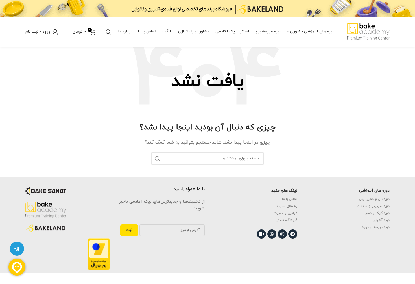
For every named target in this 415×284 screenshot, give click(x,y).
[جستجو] (108, 32)
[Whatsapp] (271, 234)
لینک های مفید (284, 190)
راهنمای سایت (287, 206)
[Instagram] (282, 234)
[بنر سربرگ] (207, 8)
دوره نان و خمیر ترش (374, 199)
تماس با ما (289, 199)
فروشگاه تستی (286, 220)
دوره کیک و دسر (378, 213)
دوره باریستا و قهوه (376, 227)
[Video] (261, 234)
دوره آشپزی (381, 220)
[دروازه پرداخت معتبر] (99, 254)
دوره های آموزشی (374, 190)
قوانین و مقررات (285, 213)
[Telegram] (292, 234)
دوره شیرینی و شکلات (373, 206)
